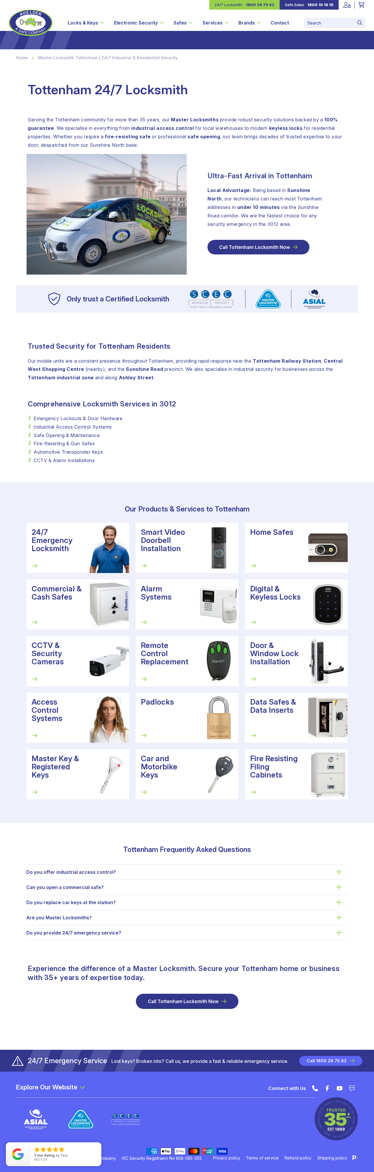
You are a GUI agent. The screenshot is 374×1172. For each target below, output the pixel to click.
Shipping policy (332, 1157)
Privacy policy (226, 1157)
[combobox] (334, 23)
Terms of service (262, 1157)
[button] (86, 23)
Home (22, 57)
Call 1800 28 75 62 (327, 1060)
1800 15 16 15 (320, 4)
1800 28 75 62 (260, 4)
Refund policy (298, 1157)
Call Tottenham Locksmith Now (254, 247)
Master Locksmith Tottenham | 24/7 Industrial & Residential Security (108, 57)
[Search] (359, 22)
